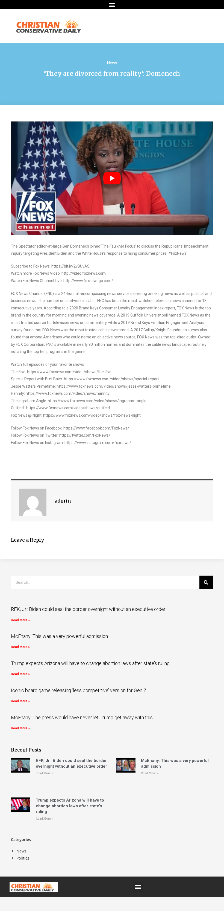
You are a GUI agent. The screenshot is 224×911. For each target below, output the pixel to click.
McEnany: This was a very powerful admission (59, 636)
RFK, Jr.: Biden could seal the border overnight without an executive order (88, 609)
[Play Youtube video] (112, 178)
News (112, 62)
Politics (22, 858)
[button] (112, 4)
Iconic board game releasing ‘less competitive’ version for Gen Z (78, 690)
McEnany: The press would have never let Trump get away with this (82, 717)
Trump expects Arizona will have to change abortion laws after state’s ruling (90, 663)
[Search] (206, 582)
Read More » (20, 620)
